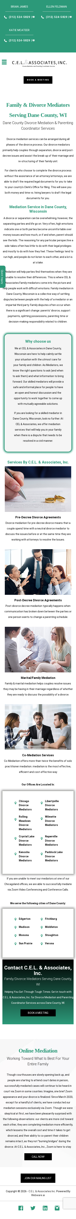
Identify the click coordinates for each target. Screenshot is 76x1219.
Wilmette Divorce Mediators (51, 820)
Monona (24, 935)
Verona (49, 943)
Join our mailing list (38, 1178)
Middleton (51, 926)
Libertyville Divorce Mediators (52, 805)
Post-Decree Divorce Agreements (38, 600)
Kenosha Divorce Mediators (25, 856)
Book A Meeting (38, 1012)
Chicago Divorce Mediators (25, 805)
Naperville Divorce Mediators (51, 840)
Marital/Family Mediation (38, 678)
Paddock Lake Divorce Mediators (54, 856)
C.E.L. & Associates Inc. (42, 1191)
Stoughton (51, 935)
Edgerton (24, 918)
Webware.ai (38, 1195)
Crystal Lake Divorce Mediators (26, 840)
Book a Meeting (38, 80)
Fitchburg (51, 918)
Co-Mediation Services (38, 755)
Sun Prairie (25, 943)
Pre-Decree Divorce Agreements (38, 517)
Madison (24, 926)
